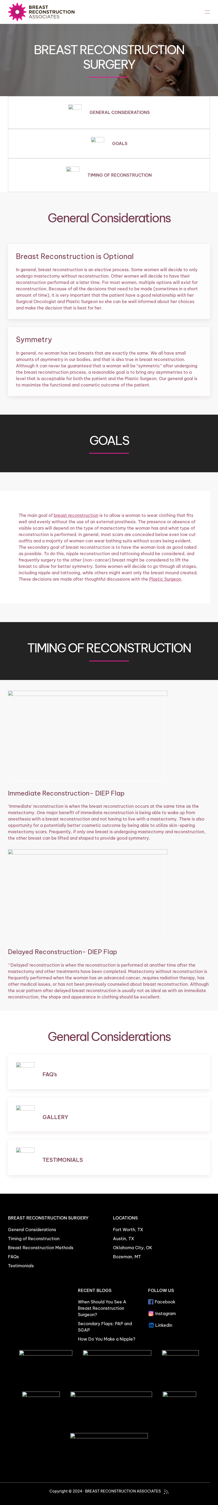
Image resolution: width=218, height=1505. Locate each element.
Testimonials (21, 1265)
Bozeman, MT (127, 1256)
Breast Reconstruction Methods (40, 1247)
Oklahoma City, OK (132, 1247)
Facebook (165, 1301)
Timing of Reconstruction (34, 1238)
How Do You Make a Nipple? (106, 1339)
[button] (207, 12)
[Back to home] (41, 12)
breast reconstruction (76, 515)
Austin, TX (123, 1238)
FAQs (13, 1256)
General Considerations (32, 1229)
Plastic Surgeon (165, 579)
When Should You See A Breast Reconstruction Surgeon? (102, 1308)
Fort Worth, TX (128, 1229)
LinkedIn (163, 1325)
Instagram (165, 1313)
